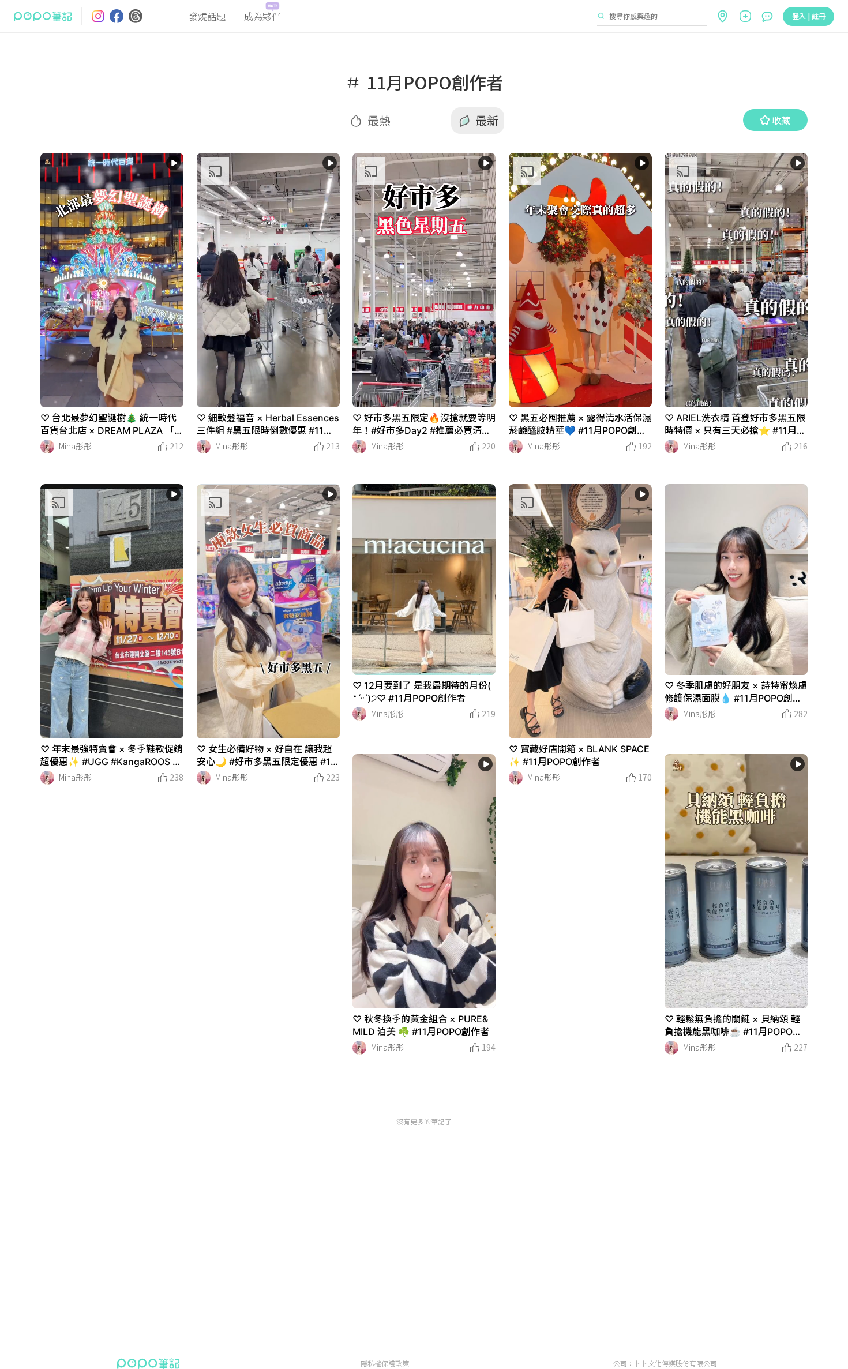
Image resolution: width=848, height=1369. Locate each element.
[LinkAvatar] (47, 446)
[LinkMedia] (111, 280)
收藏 (781, 120)
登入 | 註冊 (809, 16)
